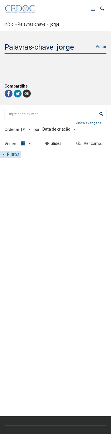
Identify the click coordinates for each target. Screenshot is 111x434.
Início (9, 24)
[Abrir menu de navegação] (93, 8)
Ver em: (12, 143)
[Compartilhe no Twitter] (18, 93)
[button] (102, 8)
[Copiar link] (27, 94)
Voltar (101, 46)
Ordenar (12, 129)
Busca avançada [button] (88, 123)
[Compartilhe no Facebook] (9, 93)
